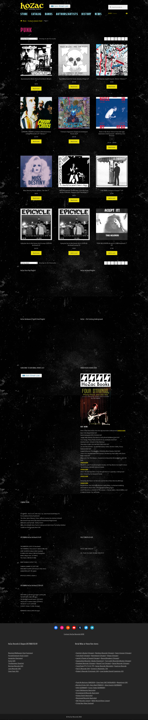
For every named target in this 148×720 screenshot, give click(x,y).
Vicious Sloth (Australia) (84, 695)
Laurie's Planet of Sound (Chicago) (88, 658)
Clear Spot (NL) (13, 671)
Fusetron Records (120, 666)
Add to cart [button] (111, 198)
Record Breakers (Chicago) (110, 658)
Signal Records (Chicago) (120, 663)
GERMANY (117, 685)
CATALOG (36, 14)
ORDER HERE (121, 430)
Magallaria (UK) (122, 682)
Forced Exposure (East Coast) (18, 656)
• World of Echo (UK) (82, 685)
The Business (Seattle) (16, 663)
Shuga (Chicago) (112, 656)
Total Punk (80, 666)
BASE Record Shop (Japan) (101, 701)
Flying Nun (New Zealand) (85, 703)
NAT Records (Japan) (83, 701)
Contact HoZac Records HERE (74, 634)
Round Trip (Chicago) (103, 663)
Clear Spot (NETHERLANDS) (106, 682)
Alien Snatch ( (109, 685)
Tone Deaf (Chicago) (83, 656)
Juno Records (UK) (14, 669)
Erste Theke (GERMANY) (96, 688)
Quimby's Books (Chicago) (85, 653)
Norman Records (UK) (15, 666)
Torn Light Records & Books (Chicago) (118, 661)
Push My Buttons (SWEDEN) (85, 682)
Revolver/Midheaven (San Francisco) (20, 653)
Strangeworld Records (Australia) (87, 693)
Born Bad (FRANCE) (97, 685)
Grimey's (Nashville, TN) (99, 669)
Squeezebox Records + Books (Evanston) (90, 661)
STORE (24, 14)
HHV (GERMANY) (81, 688)
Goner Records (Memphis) (104, 666)
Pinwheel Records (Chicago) (85, 663)
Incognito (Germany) (15, 658)
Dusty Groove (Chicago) (123, 653)
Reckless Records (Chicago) (104, 653)
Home (24, 21)
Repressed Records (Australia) (86, 698)
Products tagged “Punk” (35, 21)
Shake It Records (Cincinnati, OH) (87, 671)
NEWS (98, 14)
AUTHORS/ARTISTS (67, 14)
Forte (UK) (11, 661)
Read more (36, 89)
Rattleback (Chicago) (98, 656)
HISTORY (86, 14)
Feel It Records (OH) (83, 669)
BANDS (49, 14)
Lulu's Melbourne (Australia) (85, 690)
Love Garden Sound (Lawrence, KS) (112, 671)
